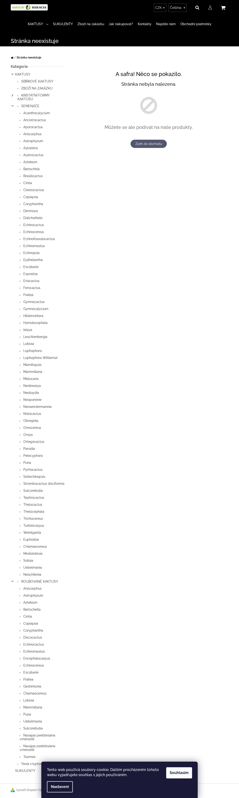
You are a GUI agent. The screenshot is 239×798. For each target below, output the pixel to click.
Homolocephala (35, 323)
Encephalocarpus (36, 658)
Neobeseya (31, 386)
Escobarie (30, 267)
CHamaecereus (34, 546)
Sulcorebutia (32, 490)
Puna (26, 462)
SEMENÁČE (29, 106)
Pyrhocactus (32, 469)
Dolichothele (32, 218)
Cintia (27, 183)
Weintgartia (31, 532)
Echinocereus (33, 232)
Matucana (30, 379)
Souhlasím (179, 772)
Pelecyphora (32, 455)
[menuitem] (38, 24)
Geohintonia (31, 686)
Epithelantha (32, 260)
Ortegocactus (33, 442)
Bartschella (31, 609)
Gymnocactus (33, 302)
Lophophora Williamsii (39, 358)
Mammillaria (32, 372)
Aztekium (29, 162)
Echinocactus (33, 225)
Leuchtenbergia (34, 337)
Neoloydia (30, 393)
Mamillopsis (32, 365)
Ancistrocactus (34, 120)
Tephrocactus (33, 497)
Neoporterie (32, 400)
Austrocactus (32, 155)
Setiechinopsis (33, 476)
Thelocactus (32, 504)
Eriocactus (30, 281)
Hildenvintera (32, 316)
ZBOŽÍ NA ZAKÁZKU (36, 88)
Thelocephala (33, 511)
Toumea (28, 757)
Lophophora (32, 351)
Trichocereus (32, 518)
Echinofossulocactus (38, 239)
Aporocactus (32, 127)
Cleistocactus (33, 190)
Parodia (28, 449)
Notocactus (31, 414)
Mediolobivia (32, 553)
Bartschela (31, 169)
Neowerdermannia (37, 407)
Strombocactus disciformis (43, 483)
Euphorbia (30, 539)
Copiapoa (30, 197)
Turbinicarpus (33, 525)
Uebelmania (32, 567)
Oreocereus (31, 428)
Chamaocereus (34, 693)
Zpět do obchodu (148, 144)
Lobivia (28, 344)
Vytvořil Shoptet (26, 790)
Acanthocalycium (36, 113)
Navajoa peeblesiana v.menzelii (37, 737)
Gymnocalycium (35, 309)
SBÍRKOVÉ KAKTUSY (36, 81)
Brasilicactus (32, 176)
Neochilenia (31, 574)
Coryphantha (32, 204)
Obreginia (30, 421)
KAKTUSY (22, 74)
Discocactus (32, 637)
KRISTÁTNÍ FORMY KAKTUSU (33, 97)
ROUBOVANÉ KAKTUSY (39, 581)
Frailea (27, 295)
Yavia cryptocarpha (35, 764)
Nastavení (60, 786)
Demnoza (30, 211)
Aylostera (30, 148)
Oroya (27, 435)
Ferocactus (31, 288)
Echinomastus (33, 246)
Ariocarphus (32, 134)
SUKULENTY (25, 771)
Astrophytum (32, 141)
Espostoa (30, 274)
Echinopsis (31, 253)
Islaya (27, 330)
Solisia (27, 560)
